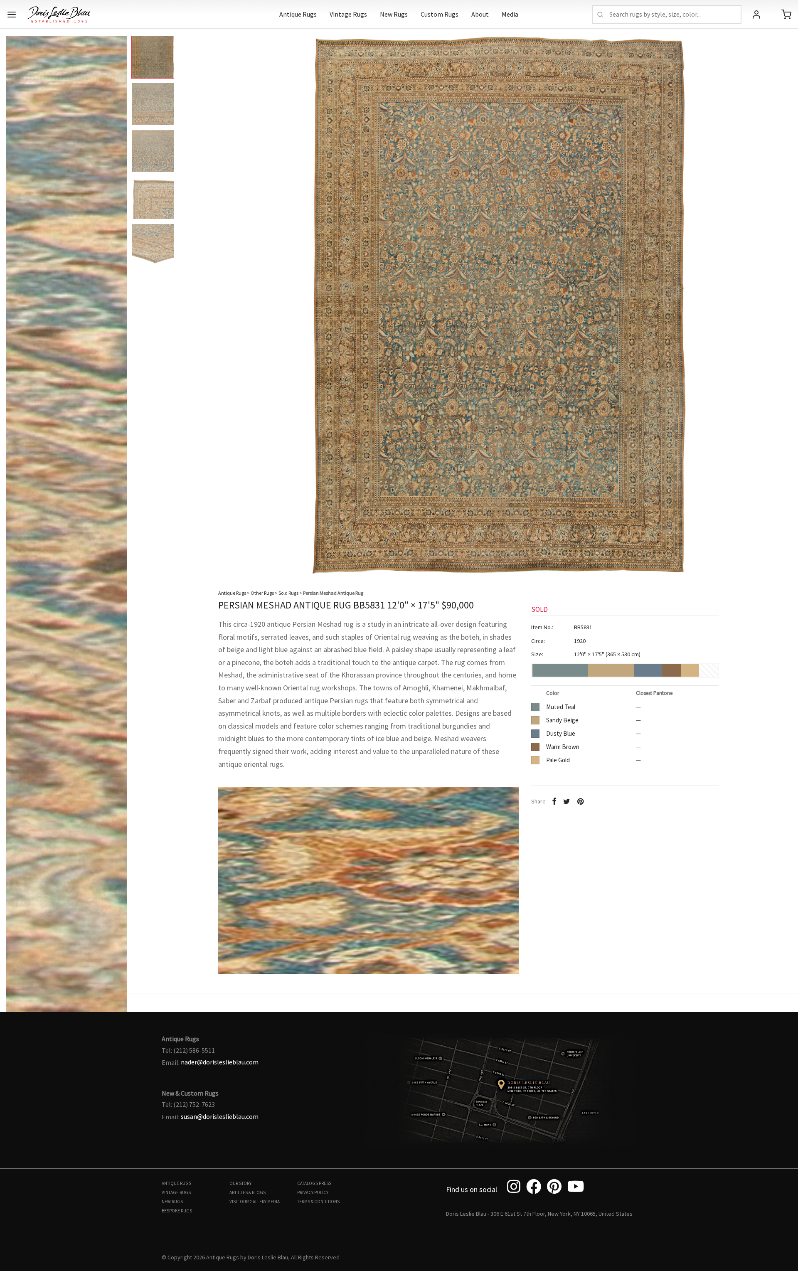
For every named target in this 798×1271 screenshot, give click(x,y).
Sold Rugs (288, 593)
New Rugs (394, 14)
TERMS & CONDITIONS (318, 1201)
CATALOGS (307, 1183)
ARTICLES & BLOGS (247, 1192)
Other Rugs (262, 593)
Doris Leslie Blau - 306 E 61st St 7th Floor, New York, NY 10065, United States (539, 1213)
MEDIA (273, 1201)
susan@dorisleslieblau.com (220, 1116)
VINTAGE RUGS (176, 1192)
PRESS (325, 1183)
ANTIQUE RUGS (176, 1183)
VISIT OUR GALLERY (247, 1201)
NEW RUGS (172, 1201)
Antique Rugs (298, 14)
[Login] (756, 15)
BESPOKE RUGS (177, 1211)
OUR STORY (240, 1183)
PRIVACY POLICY (312, 1192)
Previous (14, 298)
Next (783, 298)
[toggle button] (12, 14)
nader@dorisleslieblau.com (220, 1062)
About (480, 14)
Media (510, 14)
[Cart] (786, 15)
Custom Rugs (439, 14)
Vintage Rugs (348, 14)
